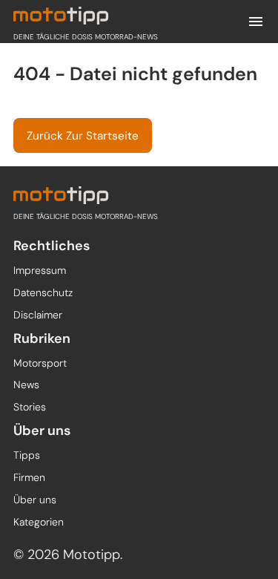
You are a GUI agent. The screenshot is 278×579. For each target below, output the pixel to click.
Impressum (39, 270)
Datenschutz (43, 292)
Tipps (26, 455)
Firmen (29, 477)
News (26, 384)
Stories (29, 406)
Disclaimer (37, 314)
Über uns (34, 499)
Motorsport (40, 363)
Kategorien (38, 522)
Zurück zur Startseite (83, 135)
